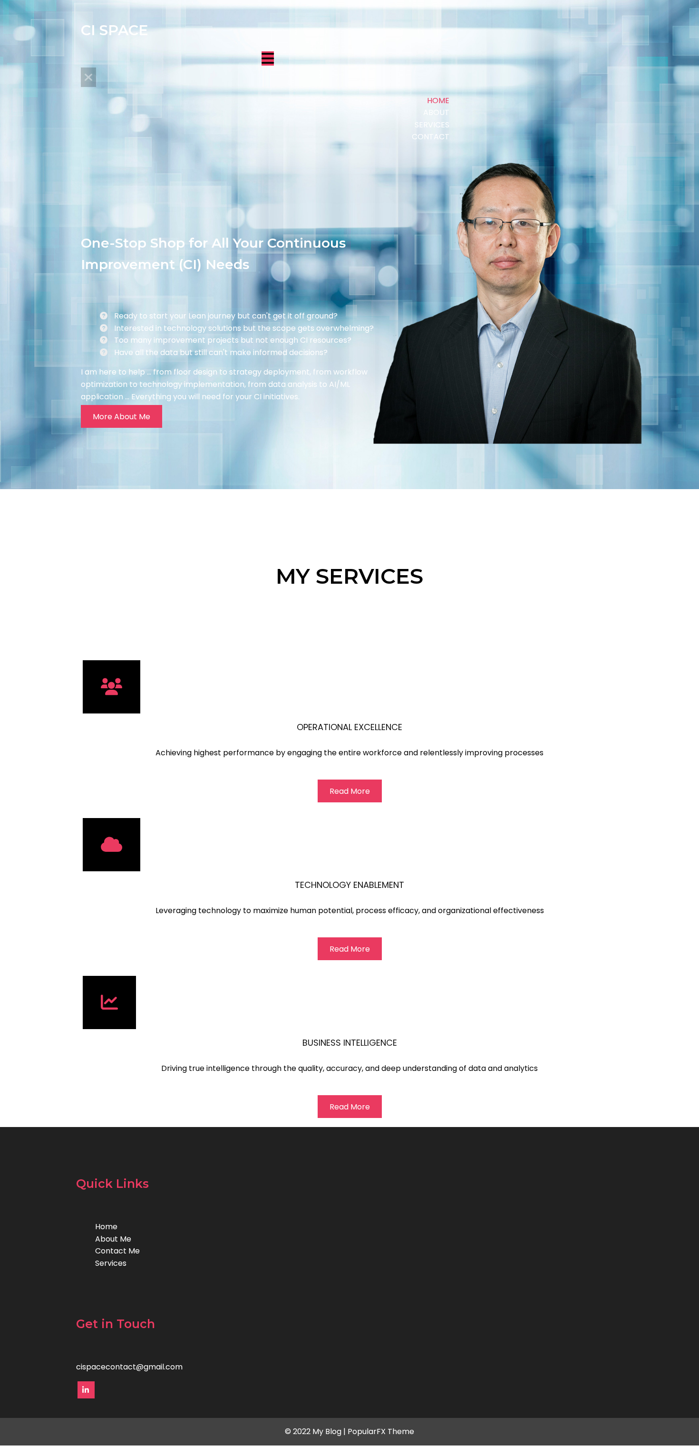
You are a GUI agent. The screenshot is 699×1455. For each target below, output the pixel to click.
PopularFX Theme (381, 1431)
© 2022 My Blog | (316, 1431)
